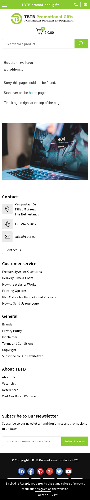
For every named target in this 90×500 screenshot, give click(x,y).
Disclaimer (9, 337)
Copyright (9, 350)
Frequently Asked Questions (22, 272)
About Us (8, 377)
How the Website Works (19, 284)
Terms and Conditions (17, 343)
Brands (7, 324)
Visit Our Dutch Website (19, 396)
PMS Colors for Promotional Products (29, 297)
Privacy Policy (12, 331)
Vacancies (9, 383)
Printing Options (14, 291)
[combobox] (38, 43)
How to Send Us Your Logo (20, 303)
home (33, 93)
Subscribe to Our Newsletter (22, 356)
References (10, 390)
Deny (55, 494)
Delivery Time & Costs (17, 278)
